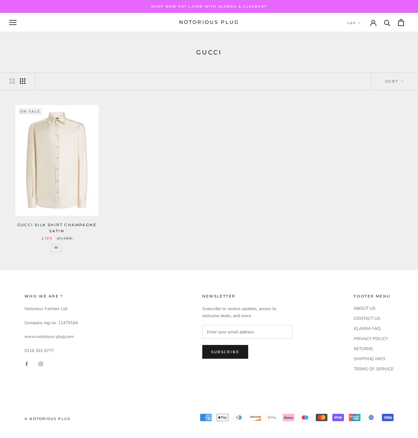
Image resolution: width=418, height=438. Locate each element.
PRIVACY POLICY (371, 339)
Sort (392, 81)
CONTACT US (367, 318)
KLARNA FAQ (367, 328)
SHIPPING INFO (369, 359)
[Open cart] (401, 22)
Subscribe (225, 352)
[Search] (387, 22)
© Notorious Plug (47, 419)
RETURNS (363, 349)
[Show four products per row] (22, 81)
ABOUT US (364, 308)
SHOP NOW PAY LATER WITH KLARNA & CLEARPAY (209, 6)
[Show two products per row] (12, 81)
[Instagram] (41, 363)
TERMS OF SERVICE (374, 369)
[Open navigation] (13, 22)
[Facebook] (26, 363)
